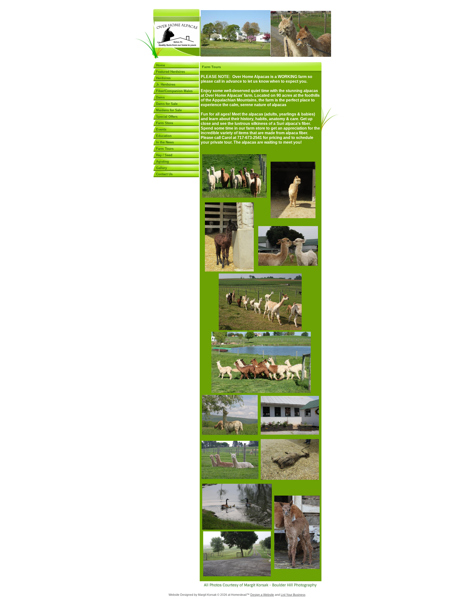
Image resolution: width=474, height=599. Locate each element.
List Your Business (293, 595)
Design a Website (262, 595)
